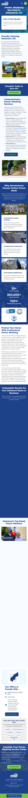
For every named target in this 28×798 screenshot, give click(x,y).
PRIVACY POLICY (16, 786)
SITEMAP (10, 786)
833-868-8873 (25, 3)
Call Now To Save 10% (14, 796)
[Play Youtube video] (14, 534)
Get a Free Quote (14, 92)
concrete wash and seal (19, 128)
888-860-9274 (14, 783)
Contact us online (15, 759)
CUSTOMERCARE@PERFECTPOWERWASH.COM (14, 785)
